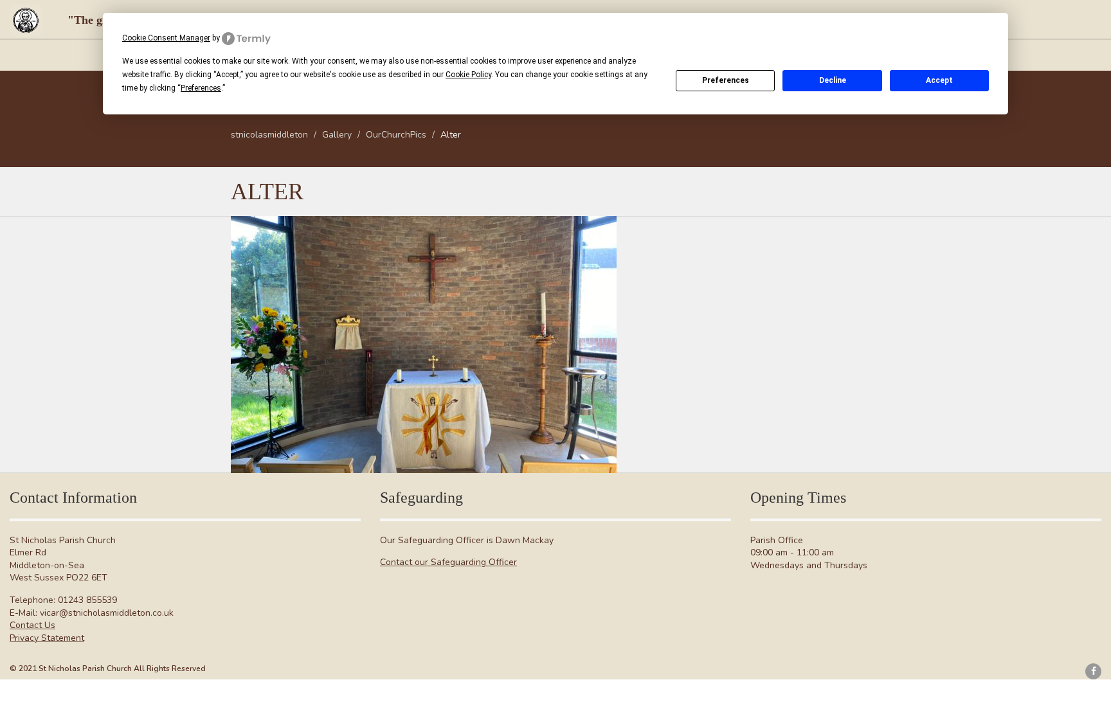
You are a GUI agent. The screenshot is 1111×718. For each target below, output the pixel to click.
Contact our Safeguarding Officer (448, 562)
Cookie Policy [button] (468, 74)
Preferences (725, 80)
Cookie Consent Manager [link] (166, 37)
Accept (939, 80)
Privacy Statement (47, 638)
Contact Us (32, 625)
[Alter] (424, 344)
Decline (832, 80)
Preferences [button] (201, 88)
